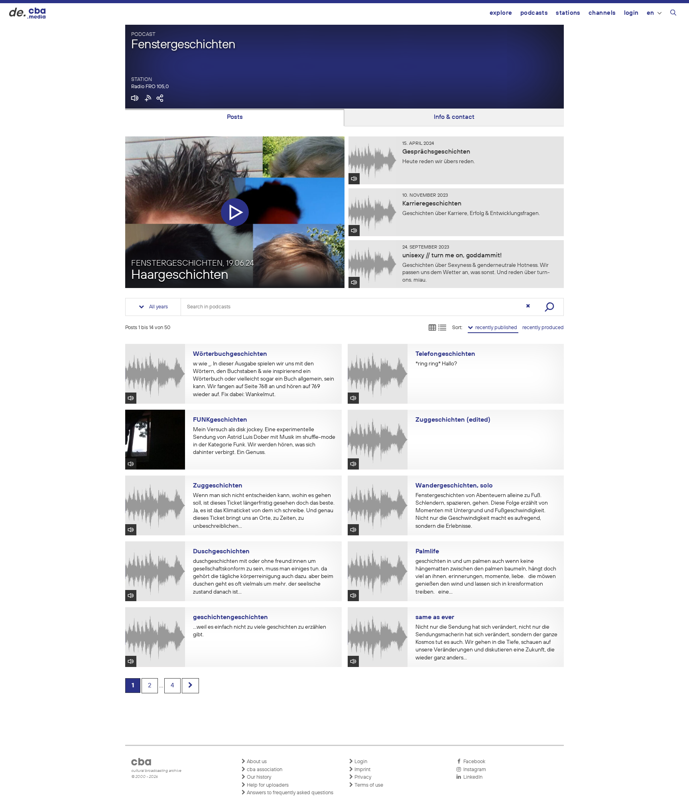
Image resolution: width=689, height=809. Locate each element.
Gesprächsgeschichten (436, 152)
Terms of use (368, 785)
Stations (568, 13)
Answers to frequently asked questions (289, 792)
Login (631, 13)
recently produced (543, 327)
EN (650, 13)
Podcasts (534, 13)
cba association (264, 769)
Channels (602, 13)
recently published (495, 327)
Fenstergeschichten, (192, 263)
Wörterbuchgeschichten (230, 354)
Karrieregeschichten (431, 204)
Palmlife (427, 552)
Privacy (362, 777)
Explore (501, 13)
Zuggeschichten (217, 486)
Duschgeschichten (221, 552)
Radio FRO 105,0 (150, 86)
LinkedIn (471, 777)
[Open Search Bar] (673, 14)
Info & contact (454, 117)
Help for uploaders (267, 785)
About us (256, 761)
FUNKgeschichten (220, 420)
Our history (258, 777)
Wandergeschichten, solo (454, 486)
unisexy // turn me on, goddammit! (452, 256)
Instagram (473, 769)
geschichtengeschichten (230, 617)
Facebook (473, 761)
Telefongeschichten (445, 354)
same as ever (434, 617)
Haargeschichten (179, 275)
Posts (235, 117)
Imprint (361, 769)
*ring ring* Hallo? (436, 364)
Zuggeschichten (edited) (452, 420)
